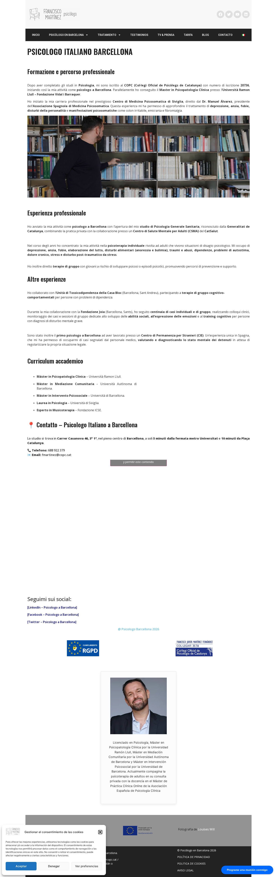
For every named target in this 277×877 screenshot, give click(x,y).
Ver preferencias (86, 866)
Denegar (54, 866)
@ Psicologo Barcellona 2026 (138, 629)
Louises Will (206, 829)
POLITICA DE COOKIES (191, 863)
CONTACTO (225, 34)
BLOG (205, 34)
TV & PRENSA (166, 34)
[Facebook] (220, 14)
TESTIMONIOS (139, 34)
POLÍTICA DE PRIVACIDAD (193, 857)
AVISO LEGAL (185, 870)
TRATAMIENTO (107, 34)
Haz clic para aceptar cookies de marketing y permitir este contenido (138, 460)
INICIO (36, 34)
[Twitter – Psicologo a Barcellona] (51, 622)
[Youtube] (237, 14)
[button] (100, 832)
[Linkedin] (246, 14)
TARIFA (188, 34)
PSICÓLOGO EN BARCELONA (66, 34)
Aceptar (21, 866)
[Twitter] (229, 14)
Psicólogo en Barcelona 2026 (198, 850)
